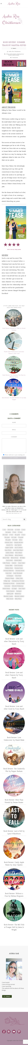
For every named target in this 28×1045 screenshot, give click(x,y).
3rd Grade (5, 534)
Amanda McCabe (18, 542)
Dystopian (18, 591)
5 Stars (23, 534)
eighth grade (10, 593)
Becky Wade (6, 557)
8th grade (8, 540)
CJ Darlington (10, 575)
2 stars (23, 529)
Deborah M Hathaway (17, 586)
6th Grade (13, 537)
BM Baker (22, 557)
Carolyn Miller (8, 565)
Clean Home (18, 575)
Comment (14, 437)
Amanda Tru (9, 545)
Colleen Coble (19, 578)
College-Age (7, 581)
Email (14, 429)
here (20, 513)
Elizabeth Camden (8, 596)
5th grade (7, 537)
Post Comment (14, 458)
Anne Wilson (8, 550)
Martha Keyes (15, 55)
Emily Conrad (10, 598)
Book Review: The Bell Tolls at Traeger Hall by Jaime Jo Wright (14, 927)
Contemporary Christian (18, 581)
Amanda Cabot (8, 542)
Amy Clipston (18, 545)
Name (14, 422)
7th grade (20, 537)
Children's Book (9, 568)
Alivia (20, 540)
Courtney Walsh (20, 583)
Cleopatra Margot (9, 578)
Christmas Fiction (20, 570)
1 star (4, 529)
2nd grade (8, 532)
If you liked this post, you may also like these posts (14, 306)
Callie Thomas (6, 563)
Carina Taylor (21, 563)
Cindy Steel (8, 573)
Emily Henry (18, 598)
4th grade (17, 534)
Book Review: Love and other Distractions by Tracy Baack (14, 641)
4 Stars (7, 54)
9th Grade (14, 540)
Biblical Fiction (14, 557)
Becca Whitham (9, 555)
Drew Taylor (22, 588)
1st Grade (17, 529)
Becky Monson (18, 555)
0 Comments (14, 57)
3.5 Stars (20, 532)
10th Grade (10, 529)
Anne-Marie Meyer (18, 550)
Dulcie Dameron (10, 591)
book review (13, 54)
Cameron (14, 563)
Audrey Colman (9, 552)
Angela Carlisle (9, 547)
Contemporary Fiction (9, 583)
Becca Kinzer (18, 552)
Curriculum (7, 586)
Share (14, 48)
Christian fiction (19, 568)
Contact (7, 996)
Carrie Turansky (18, 565)
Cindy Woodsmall (17, 573)
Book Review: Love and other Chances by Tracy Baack (14, 675)
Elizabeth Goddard (19, 596)
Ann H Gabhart (18, 547)
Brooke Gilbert (18, 560)
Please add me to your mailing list (15, 455)
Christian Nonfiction (9, 570)
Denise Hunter (6, 588)
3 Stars (14, 532)
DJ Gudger (14, 588)
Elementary (18, 593)
